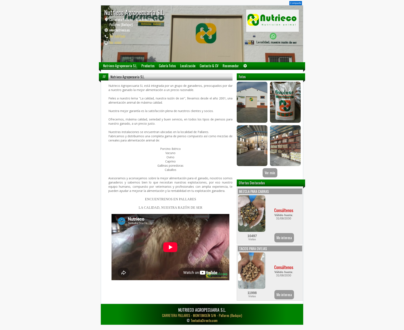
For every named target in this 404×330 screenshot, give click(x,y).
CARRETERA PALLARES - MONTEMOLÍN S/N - (202, 315)
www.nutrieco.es (119, 30)
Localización (187, 65)
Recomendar (231, 65)
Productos (148, 65)
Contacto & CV (209, 65)
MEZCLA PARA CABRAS (254, 191)
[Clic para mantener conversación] (273, 38)
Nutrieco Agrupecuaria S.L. (120, 65)
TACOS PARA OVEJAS (253, 248)
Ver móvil (115, 42)
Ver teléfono (117, 36)
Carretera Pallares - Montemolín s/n (132, 22)
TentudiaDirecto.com (204, 320)
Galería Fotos (167, 65)
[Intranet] (245, 67)
